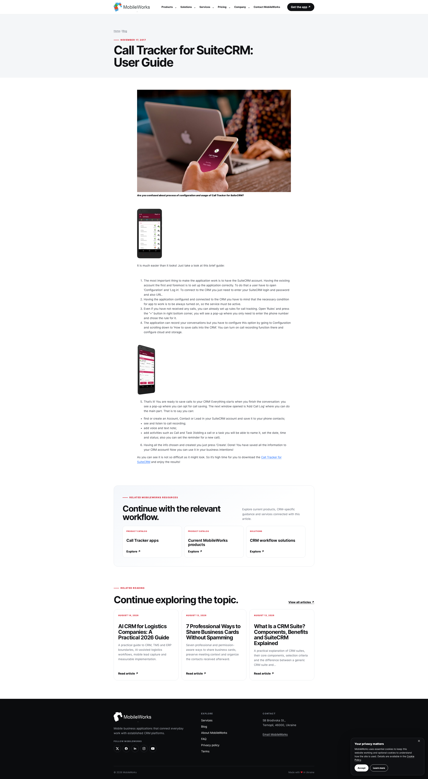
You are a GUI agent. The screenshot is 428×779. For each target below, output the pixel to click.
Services (204, 7)
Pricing (222, 7)
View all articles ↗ (301, 602)
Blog (124, 30)
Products (167, 7)
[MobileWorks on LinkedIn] (135, 748)
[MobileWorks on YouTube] (152, 748)
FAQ (203, 739)
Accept (361, 768)
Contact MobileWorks (267, 7)
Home (117, 30)
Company (240, 7)
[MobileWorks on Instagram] (144, 748)
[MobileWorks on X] (117, 748)
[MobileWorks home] (132, 7)
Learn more (379, 768)
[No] (418, 741)
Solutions (186, 7)
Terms (205, 751)
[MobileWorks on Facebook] (126, 748)
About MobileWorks (214, 732)
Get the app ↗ (301, 7)
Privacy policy (210, 745)
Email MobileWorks (275, 734)
